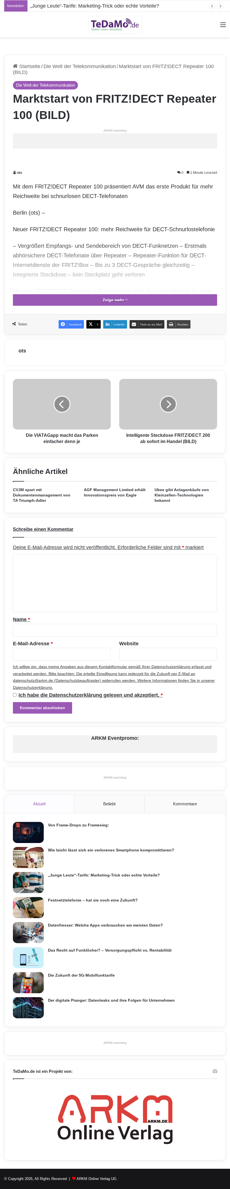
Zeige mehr (114, 300)
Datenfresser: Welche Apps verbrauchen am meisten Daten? (105, 925)
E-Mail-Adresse (33, 643)
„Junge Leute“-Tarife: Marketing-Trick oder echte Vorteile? (94, 6)
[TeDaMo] (115, 24)
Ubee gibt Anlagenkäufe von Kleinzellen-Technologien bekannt (182, 495)
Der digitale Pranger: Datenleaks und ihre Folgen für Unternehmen (111, 1000)
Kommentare (185, 803)
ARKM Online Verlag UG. (97, 1179)
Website (129, 643)
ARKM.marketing (115, 130)
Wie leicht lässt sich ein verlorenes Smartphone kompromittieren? (111, 850)
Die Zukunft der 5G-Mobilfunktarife (81, 975)
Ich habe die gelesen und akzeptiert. (91, 695)
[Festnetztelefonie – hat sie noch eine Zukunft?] (28, 907)
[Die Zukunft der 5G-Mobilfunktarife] (28, 982)
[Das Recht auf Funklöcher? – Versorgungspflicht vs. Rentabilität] (28, 957)
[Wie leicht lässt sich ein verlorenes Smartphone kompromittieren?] (28, 857)
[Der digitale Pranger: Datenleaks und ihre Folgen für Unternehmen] (28, 1007)
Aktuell (39, 803)
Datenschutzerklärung (170, 666)
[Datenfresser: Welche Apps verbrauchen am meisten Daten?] (28, 932)
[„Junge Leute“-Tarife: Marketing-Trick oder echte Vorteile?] (28, 882)
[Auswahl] (223, 27)
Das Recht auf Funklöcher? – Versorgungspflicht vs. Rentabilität (110, 950)
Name (21, 619)
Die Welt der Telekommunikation (79, 66)
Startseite (29, 66)
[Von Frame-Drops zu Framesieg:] (28, 832)
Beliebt (109, 803)
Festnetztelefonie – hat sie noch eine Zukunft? (93, 900)
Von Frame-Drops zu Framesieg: (78, 825)
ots (19, 173)
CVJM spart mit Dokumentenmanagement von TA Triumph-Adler (41, 495)
